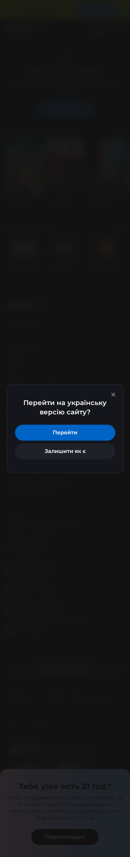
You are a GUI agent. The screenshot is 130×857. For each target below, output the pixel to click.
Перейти (65, 432)
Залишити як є (65, 451)
